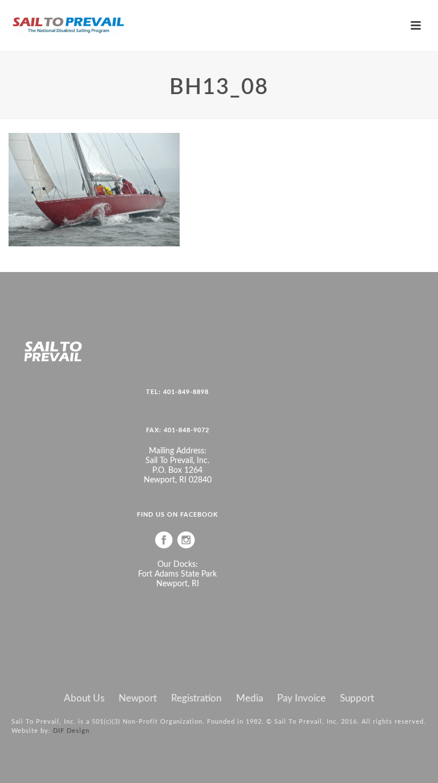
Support (357, 698)
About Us (84, 698)
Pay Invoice (301, 698)
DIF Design (71, 731)
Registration (196, 698)
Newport (138, 698)
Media (249, 698)
